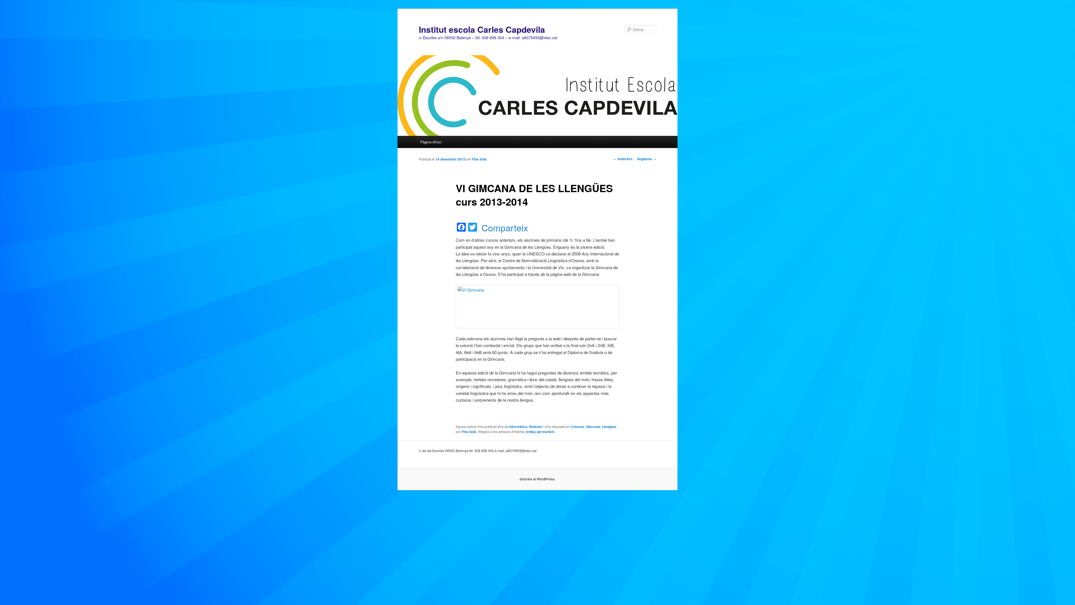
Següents (646, 158)
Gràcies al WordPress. (537, 478)
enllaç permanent (540, 431)
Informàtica (518, 426)
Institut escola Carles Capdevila (482, 29)
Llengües (609, 426)
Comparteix (505, 227)
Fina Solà (479, 159)
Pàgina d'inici (430, 142)
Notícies (535, 426)
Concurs (577, 426)
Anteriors (623, 158)
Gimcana (593, 426)
